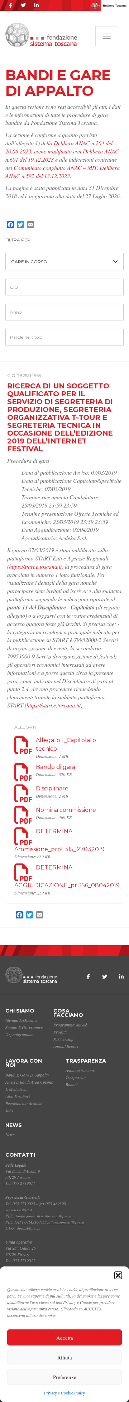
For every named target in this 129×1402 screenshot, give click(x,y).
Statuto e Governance (24, 1027)
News (13, 1125)
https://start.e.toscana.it (35, 566)
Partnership (63, 1039)
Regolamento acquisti (23, 1103)
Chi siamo (19, 1011)
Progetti (60, 1032)
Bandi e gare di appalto (27, 1075)
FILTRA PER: (18, 239)
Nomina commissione (66, 810)
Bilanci (71, 1084)
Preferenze (64, 1377)
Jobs (9, 1110)
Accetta (64, 1337)
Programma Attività (70, 1025)
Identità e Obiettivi (21, 1020)
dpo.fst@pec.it (28, 1228)
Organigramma (19, 1034)
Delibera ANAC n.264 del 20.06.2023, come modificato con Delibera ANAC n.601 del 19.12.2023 (62, 151)
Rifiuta (64, 1357)
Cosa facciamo (68, 1013)
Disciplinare (52, 788)
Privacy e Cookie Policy (64, 1393)
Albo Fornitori (17, 1096)
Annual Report (65, 1046)
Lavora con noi (23, 1063)
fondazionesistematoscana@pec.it (43, 1216)
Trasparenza (86, 1061)
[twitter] (23, 5)
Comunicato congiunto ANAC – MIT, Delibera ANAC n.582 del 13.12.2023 (62, 172)
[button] (118, 1275)
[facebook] (10, 5)
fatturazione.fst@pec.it (65, 1222)
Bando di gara (55, 767)
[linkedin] (36, 5)
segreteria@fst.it (18, 1209)
